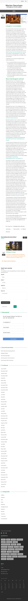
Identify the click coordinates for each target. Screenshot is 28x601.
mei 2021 (3, 427)
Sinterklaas (13, 554)
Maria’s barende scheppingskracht (8, 350)
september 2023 (4, 389)
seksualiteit (15, 551)
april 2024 (3, 378)
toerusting (8, 229)
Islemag (8, 598)
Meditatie (13, 261)
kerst (19, 544)
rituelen (9, 551)
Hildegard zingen (11, 252)
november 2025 (4, 371)
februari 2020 (4, 451)
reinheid (3, 551)
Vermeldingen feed (5, 569)
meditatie (4, 549)
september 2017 (4, 477)
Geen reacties (16, 229)
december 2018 (4, 467)
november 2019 (4, 456)
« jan (2, 591)
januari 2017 (3, 484)
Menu (22, 1)
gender (3, 542)
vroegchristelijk (22, 556)
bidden (3, 539)
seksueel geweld (5, 554)
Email (2, 280)
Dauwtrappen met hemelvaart (7, 360)
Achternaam (6, 332)
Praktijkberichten (17, 226)
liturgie (16, 546)
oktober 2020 (4, 441)
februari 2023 (4, 401)
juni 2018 (3, 470)
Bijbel (8, 539)
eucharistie (19, 539)
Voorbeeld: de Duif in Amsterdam (17, 195)
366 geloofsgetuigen (5, 355)
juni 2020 (3, 444)
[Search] (15, 306)
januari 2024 (3, 382)
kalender (9, 261)
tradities (4, 556)
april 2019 (3, 463)
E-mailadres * (7, 322)
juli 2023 (3, 392)
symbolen (3, 513)
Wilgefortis (10, 558)
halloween (9, 542)
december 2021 (4, 415)
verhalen (15, 556)
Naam (2, 274)
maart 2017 (3, 479)
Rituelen (22, 226)
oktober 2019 (4, 458)
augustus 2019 (4, 460)
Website (3, 285)
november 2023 (4, 387)
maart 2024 (3, 380)
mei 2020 (3, 446)
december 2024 (4, 375)
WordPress (18, 598)
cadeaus (13, 539)
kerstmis (11, 546)
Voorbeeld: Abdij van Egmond (12, 117)
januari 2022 (3, 413)
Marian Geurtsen (14, 5)
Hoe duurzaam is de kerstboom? (7, 357)
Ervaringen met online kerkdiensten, (15, 52)
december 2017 (4, 474)
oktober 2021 (4, 420)
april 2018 (3, 472)
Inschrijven (13, 339)
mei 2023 (3, 397)
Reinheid (3, 509)
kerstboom (4, 546)
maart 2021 (3, 432)
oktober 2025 (4, 373)
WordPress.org (4, 573)
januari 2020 (3, 453)
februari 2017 (4, 481)
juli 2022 (3, 408)
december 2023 (4, 385)
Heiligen (5, 261)
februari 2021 (4, 434)
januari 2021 (3, 437)
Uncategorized (4, 518)
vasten (9, 556)
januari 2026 (3, 368)
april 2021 (3, 430)
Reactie (3, 291)
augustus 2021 (4, 423)
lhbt (2, 499)
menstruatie (11, 549)
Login (2, 567)
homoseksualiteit (6, 544)
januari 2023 (3, 404)
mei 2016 (3, 486)
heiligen (15, 542)
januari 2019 (3, 465)
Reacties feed (4, 571)
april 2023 (3, 399)
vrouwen (4, 558)
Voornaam (6, 327)
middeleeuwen (19, 549)
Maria (2, 502)
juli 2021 (3, 425)
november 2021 (4, 418)
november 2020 (4, 439)
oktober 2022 (4, 406)
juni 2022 (3, 411)
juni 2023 (3, 394)
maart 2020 (3, 448)
